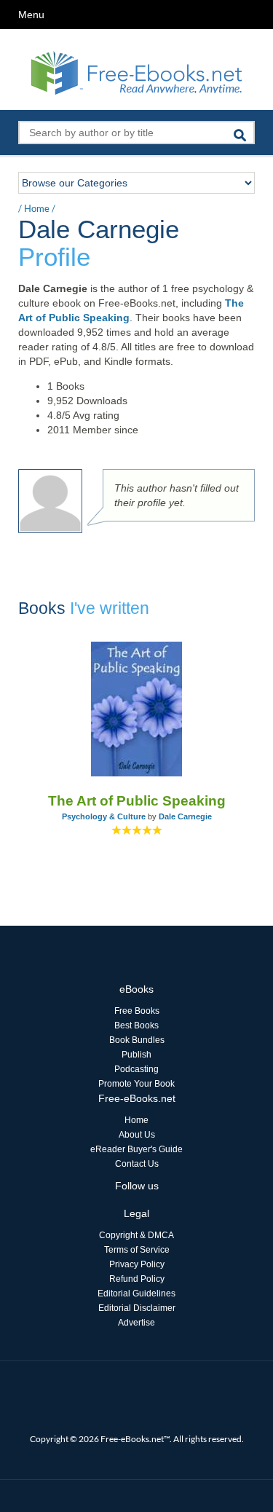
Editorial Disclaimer (136, 1308)
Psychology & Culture (104, 816)
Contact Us (137, 1164)
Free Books (136, 1011)
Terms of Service (137, 1250)
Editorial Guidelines (136, 1293)
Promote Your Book (136, 1084)
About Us (137, 1135)
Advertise (136, 1323)
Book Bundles (137, 1040)
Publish (136, 1055)
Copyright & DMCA (136, 1235)
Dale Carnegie (185, 816)
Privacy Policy (137, 1264)
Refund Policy (137, 1279)
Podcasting (136, 1069)
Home (37, 208)
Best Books (136, 1025)
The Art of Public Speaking (137, 800)
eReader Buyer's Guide (136, 1149)
